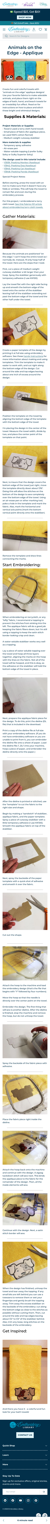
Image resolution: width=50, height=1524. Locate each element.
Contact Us (25, 1435)
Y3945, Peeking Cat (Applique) (19, 168)
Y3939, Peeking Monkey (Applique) (22, 162)
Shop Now (25, 17)
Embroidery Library (15, 1509)
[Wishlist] (40, 29)
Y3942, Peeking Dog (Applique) (20, 165)
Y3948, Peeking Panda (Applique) (21, 172)
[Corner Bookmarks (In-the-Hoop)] (46, 1520)
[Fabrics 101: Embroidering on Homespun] (3, 1520)
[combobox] (25, 36)
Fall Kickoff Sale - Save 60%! (26, 23)
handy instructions (33, 356)
